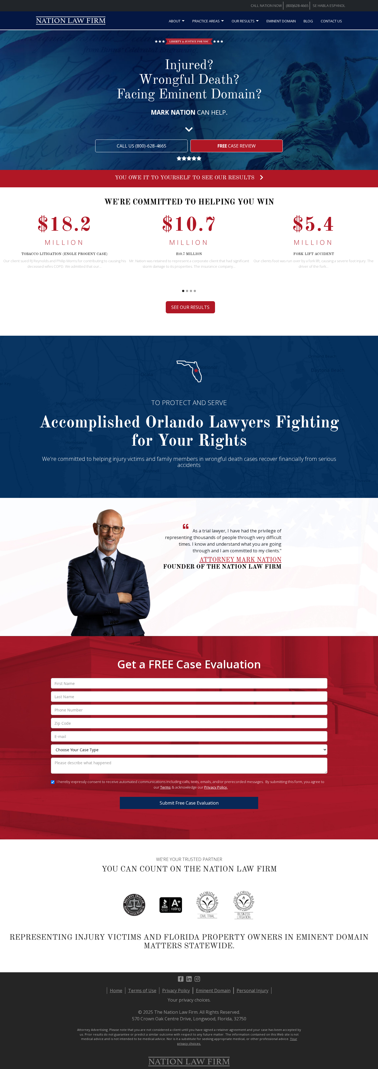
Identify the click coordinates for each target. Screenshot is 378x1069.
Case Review (237, 146)
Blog (308, 21)
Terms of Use (142, 990)
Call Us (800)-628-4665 (141, 146)
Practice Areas (206, 21)
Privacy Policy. (216, 787)
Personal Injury (252, 990)
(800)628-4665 (297, 5)
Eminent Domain (281, 21)
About (174, 21)
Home (116, 990)
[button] (365, 256)
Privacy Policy (176, 990)
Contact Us (331, 21)
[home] (70, 22)
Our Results (243, 21)
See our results (190, 307)
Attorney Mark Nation (240, 560)
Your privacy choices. (189, 1000)
